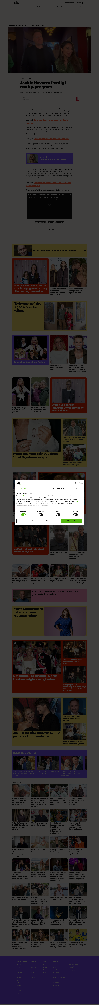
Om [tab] (76, 488)
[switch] (41, 514)
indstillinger (77, 501)
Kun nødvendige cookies (27, 521)
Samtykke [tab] (23, 488)
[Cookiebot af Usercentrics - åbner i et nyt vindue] (76, 483)
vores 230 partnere (25, 496)
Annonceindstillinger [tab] (58, 488)
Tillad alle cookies (72, 521)
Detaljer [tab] (41, 488)
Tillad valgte (49, 521)
